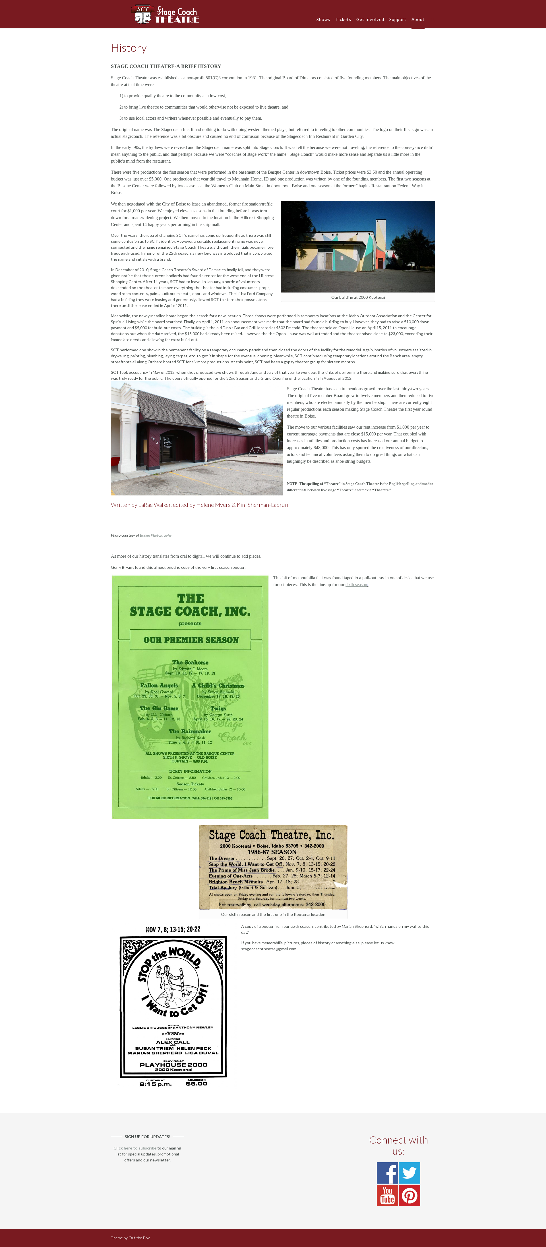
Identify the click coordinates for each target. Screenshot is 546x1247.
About (418, 19)
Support (397, 19)
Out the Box (139, 1237)
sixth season (356, 584)
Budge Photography (155, 535)
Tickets (343, 19)
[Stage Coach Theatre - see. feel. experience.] (165, 14)
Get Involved (370, 19)
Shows (323, 19)
